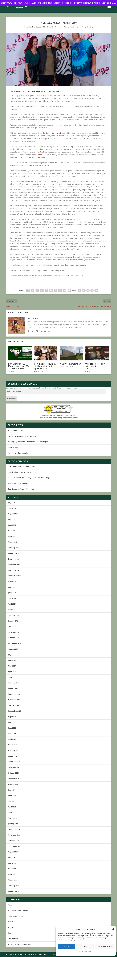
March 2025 (12, 542)
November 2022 (14, 700)
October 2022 (13, 705)
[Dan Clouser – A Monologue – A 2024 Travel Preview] (20, 353)
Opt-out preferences (84, 952)
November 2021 (14, 767)
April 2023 (12, 672)
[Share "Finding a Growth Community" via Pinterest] (46, 290)
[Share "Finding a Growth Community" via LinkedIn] (51, 290)
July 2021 (11, 790)
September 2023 (14, 643)
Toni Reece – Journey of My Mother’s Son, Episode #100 (45, 366)
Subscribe (11, 398)
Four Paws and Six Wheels (18, 910)
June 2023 (12, 660)
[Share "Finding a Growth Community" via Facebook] (28, 290)
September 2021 (14, 779)
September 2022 (14, 711)
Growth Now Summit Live (55, 133)
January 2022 (13, 756)
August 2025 (13, 514)
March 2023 (12, 677)
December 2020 (14, 829)
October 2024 (13, 570)
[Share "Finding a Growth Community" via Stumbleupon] (60, 290)
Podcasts (11, 927)
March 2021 (12, 812)
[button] (112, 929)
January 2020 (13, 891)
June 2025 (12, 525)
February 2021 (13, 818)
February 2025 (13, 548)
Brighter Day (13, 447)
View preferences (104, 946)
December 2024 (14, 559)
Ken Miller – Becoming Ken (18, 453)
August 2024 (13, 581)
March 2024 (12, 609)
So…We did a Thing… (16, 430)
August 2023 (13, 649)
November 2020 (14, 835)
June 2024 (12, 593)
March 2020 (12, 880)
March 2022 (12, 745)
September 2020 (14, 846)
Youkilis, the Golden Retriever (20, 944)
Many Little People (62, 27)
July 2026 (11, 503)
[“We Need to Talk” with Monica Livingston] (97, 353)
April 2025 (12, 536)
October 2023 (13, 638)
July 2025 (11, 519)
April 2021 (12, 807)
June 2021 (12, 795)
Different (24, 483)
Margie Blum (13, 472)
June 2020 (12, 863)
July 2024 (11, 587)
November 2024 (14, 564)
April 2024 (12, 604)
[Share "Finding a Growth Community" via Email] (64, 290)
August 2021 (13, 784)
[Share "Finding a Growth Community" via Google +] (37, 290)
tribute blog (40, 155)
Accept (66, 946)
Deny (85, 946)
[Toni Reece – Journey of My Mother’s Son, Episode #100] (45, 353)
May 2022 (12, 733)
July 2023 (11, 655)
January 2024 (13, 621)
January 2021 (13, 824)
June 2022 (12, 728)
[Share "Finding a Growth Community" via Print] (69, 290)
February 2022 (13, 750)
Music (10, 922)
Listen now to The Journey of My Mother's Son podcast (58, 418)
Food (10, 905)
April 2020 (12, 874)
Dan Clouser (36, 27)
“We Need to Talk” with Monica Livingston (95, 366)
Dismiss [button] (113, 3)
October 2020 (13, 841)
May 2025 (12, 531)
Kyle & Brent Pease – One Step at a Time (24, 436)
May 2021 (12, 801)
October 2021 (13, 773)
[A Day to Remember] (71, 353)
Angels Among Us (27, 489)
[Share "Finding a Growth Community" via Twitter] (32, 290)
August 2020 (13, 852)
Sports (10, 933)
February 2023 (13, 683)
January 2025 (13, 553)
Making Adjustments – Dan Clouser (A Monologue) (28, 442)
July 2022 (11, 722)
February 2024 (13, 615)
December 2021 (14, 762)
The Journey (74, 27)
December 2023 (14, 626)
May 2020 (12, 869)
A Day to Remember (70, 363)
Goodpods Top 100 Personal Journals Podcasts (58, 415)
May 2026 (12, 508)
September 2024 (14, 576)
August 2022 (13, 717)
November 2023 (14, 632)
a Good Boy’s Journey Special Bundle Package (32, 478)
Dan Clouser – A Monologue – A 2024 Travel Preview (18, 366)
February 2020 (13, 886)
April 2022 (12, 739)
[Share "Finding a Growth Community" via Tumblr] (42, 290)
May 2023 (12, 666)
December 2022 (14, 694)
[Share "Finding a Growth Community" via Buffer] (55, 290)
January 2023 (13, 688)
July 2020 (11, 857)
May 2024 (12, 598)
